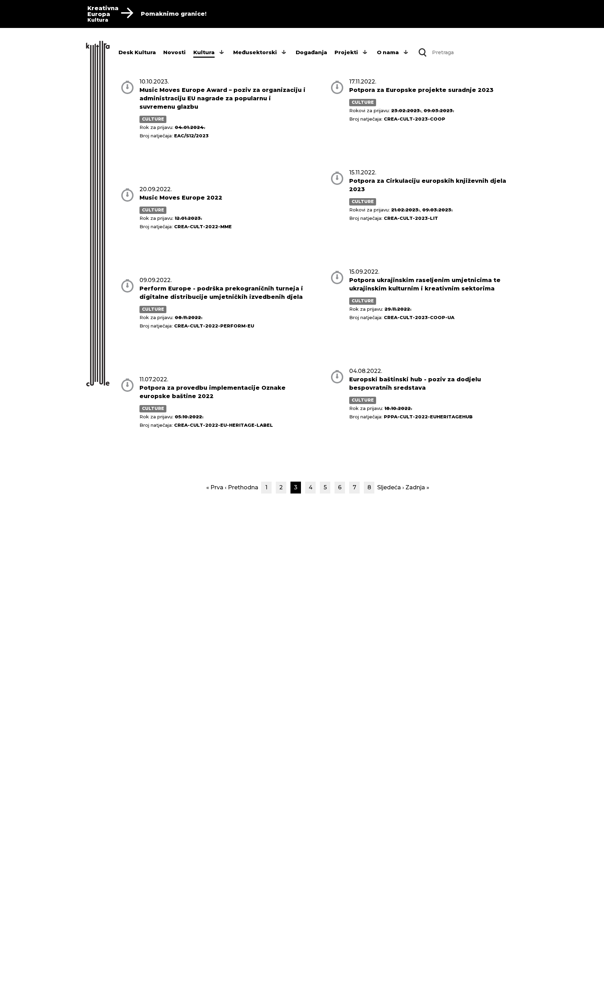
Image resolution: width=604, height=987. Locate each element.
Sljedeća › (390, 487)
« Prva (214, 487)
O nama (388, 52)
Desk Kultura (137, 52)
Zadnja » (417, 487)
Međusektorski (255, 52)
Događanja (311, 52)
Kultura (204, 52)
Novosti (174, 52)
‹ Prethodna (241, 487)
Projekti (346, 52)
